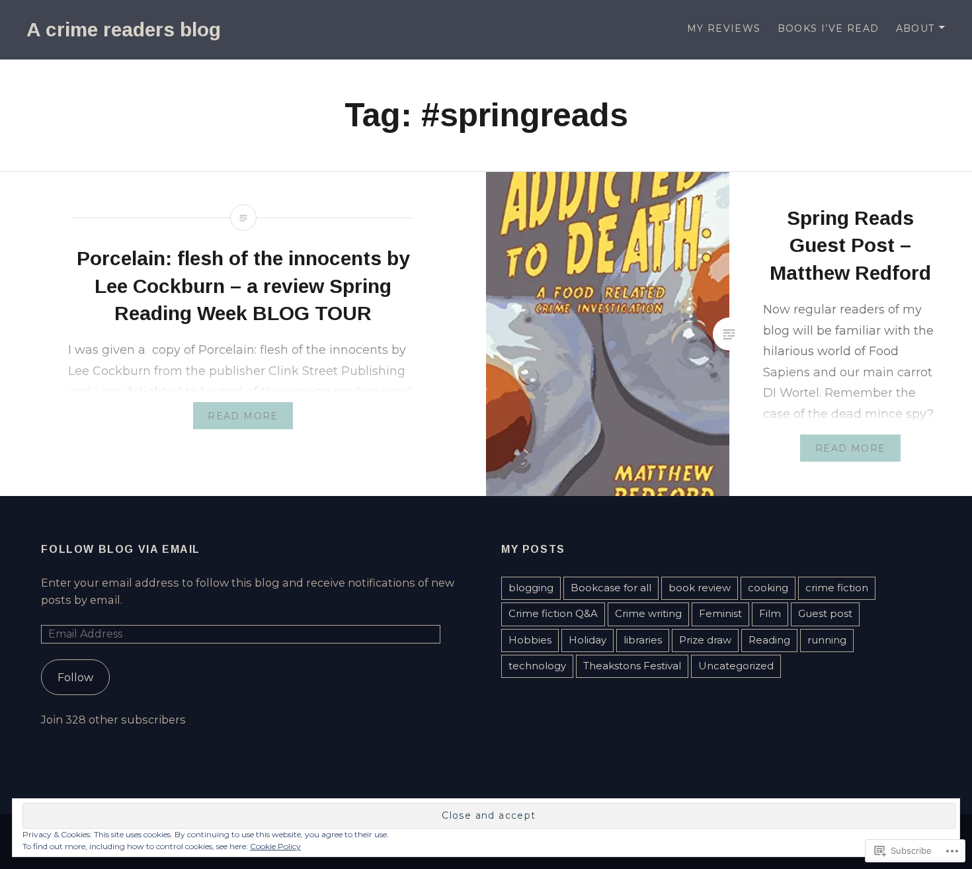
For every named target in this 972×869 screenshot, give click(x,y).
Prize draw (705, 640)
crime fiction (836, 587)
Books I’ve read (828, 28)
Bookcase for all (611, 587)
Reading (769, 640)
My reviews (724, 28)
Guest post (825, 613)
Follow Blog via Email (120, 549)
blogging (530, 587)
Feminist (720, 613)
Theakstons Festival (632, 665)
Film (770, 613)
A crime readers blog (123, 29)
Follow (75, 677)
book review (699, 587)
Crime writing (648, 613)
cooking (768, 587)
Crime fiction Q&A (553, 613)
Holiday (587, 640)
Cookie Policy (275, 846)
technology (537, 665)
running (826, 640)
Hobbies (529, 640)
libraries (643, 640)
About (915, 28)
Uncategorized (736, 665)
